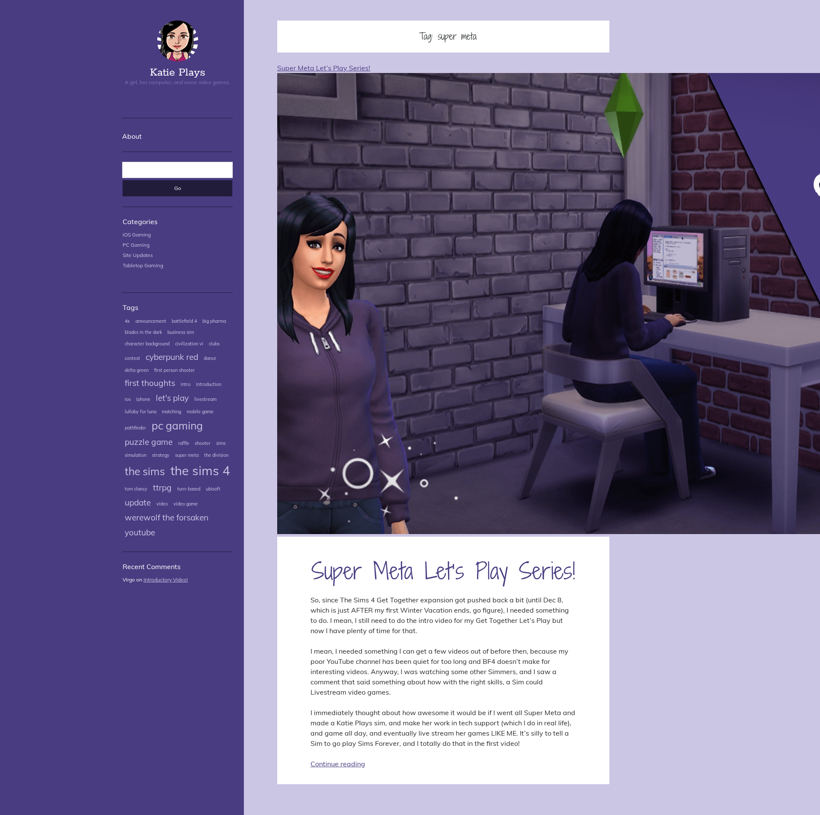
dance (210, 358)
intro (185, 384)
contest (132, 358)
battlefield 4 (184, 321)
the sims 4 (200, 470)
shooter (203, 443)
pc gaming (177, 425)
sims (221, 443)
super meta (187, 455)
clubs (214, 344)
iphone (143, 399)
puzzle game (149, 442)
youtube (140, 532)
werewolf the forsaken (166, 517)
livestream (205, 399)
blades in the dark (143, 332)
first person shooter (174, 370)
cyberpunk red (172, 357)
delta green (137, 370)
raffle (183, 443)
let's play (172, 398)
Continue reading (337, 763)
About (132, 136)
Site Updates (138, 255)
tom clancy (136, 489)
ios (128, 399)
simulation (135, 455)
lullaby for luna (140, 412)
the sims (145, 471)
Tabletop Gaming (143, 265)
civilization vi (189, 344)
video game (185, 504)
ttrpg (162, 487)
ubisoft (213, 489)
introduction (208, 384)
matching (171, 412)
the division (216, 455)
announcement (150, 321)
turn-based (188, 489)
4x (127, 321)
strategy (161, 455)
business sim (180, 332)
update (138, 502)
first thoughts (150, 383)
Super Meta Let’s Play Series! (443, 571)
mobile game (200, 412)
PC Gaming (136, 245)
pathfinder (135, 428)
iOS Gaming (137, 234)
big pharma (214, 321)
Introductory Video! (166, 579)
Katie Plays (177, 72)
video (162, 504)
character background (147, 344)
